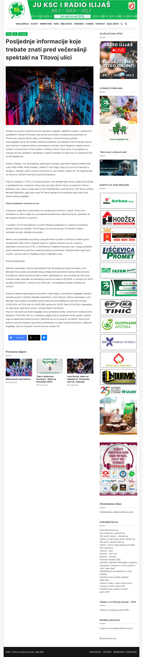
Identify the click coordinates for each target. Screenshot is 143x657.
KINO (56, 24)
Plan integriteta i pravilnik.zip (112, 533)
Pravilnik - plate (106, 551)
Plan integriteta (106, 548)
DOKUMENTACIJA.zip (109, 530)
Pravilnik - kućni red (108, 554)
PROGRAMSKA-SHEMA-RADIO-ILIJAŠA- (117, 512)
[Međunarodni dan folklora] (19, 367)
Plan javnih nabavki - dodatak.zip (114, 536)
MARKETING (46, 24)
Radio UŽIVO (113, 24)
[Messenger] (44, 337)
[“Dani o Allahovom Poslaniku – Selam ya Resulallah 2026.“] (49, 366)
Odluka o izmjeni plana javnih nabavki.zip (117, 539)
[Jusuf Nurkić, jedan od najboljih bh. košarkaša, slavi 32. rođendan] (80, 366)
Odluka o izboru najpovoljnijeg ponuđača (117, 545)
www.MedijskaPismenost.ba (120, 628)
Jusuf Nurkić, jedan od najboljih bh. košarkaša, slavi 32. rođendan (78, 379)
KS (15, 34)
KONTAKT (100, 24)
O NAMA (90, 24)
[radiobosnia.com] (108, 638)
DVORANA (79, 24)
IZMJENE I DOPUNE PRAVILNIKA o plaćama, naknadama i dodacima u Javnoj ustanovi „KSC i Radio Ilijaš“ (118, 565)
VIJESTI (34, 24)
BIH (8, 34)
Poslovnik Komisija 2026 (110, 559)
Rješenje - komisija (108, 557)
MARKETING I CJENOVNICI (125, 652)
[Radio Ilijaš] (71, 9)
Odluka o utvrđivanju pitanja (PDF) (114, 610)
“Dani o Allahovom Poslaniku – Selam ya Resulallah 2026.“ (46, 379)
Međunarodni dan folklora (18, 379)
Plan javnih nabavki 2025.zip (112, 542)
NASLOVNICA (22, 24)
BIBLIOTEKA (66, 24)
